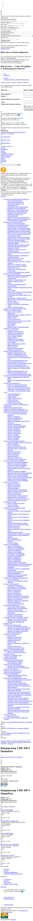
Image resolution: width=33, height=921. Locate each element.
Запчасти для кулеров (10, 502)
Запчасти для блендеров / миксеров (14, 441)
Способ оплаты (5, 34)
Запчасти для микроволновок (12, 310)
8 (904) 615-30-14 (5, 140)
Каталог (6, 881)
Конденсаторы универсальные (13, 407)
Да (5, 73)
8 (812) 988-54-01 (5, 137)
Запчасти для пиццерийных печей (14, 649)
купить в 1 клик (14, 781)
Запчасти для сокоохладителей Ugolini (15, 308)
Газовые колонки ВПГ (10, 657)
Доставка (6, 869)
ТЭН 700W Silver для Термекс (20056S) (17, 728)
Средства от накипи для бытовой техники (16, 617)
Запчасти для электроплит (11, 328)
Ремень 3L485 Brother (7, 833)
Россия (6, 78)
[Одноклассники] (4, 784)
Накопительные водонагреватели (13, 660)
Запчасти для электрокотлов (12, 383)
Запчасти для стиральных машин (13, 222)
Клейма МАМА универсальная (10, 821)
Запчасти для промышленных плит (14, 351)
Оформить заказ (5, 40)
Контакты (3, 887)
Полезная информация (10, 872)
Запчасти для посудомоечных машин (14, 508)
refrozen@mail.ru (5, 143)
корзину (13, 919)
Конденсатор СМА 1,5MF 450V (10, 844)
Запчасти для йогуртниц (11, 669)
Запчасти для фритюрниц (11, 673)
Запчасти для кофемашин (11, 544)
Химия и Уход (8, 623)
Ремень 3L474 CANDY (7, 855)
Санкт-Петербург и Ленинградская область (16, 79)
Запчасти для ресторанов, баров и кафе (15, 678)
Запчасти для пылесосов (11, 482)
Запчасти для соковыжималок (12, 664)
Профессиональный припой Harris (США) (16, 410)
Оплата (6, 870)
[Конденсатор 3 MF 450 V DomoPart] (11, 757)
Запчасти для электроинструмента (14, 651)
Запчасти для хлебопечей (11, 584)
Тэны (5, 392)
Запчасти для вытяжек (10, 658)
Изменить (7, 75)
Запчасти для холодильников (12, 273)
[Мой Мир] (6, 784)
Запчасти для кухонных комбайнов (14, 460)
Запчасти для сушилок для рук (13, 670)
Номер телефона (6, 22)
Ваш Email (4, 24)
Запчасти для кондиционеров (12, 672)
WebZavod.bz (24, 910)
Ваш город (4, 26)
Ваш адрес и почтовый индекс (10, 27)
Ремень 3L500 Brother (7, 810)
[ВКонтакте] (2, 784)
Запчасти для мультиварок (11, 605)
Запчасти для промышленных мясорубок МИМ (17, 375)
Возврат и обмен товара (11, 884)
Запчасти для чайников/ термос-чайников (16, 578)
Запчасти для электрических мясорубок (15, 412)
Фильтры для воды (9, 654)
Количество (4, 37)
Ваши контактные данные (9, 19)
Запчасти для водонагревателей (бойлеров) (16, 199)
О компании (7, 879)
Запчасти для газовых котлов (12, 625)
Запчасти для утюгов (10, 714)
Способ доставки (6, 31)
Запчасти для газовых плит (12, 634)
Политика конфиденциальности (13, 873)
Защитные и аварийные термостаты (14, 409)
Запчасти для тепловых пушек (13, 655)
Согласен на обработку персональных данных (15, 42)
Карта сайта (7, 882)
